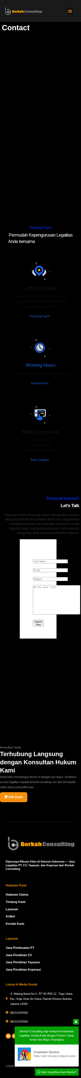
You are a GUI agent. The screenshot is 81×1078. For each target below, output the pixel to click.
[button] (70, 11)
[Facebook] (8, 1036)
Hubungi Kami (40, 383)
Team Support (40, 459)
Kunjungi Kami (40, 316)
